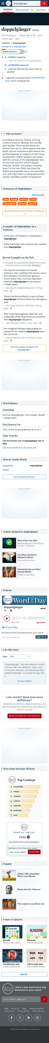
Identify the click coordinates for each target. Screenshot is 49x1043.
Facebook (11, 1017)
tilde (22, 837)
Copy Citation (25, 681)
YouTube (28, 1017)
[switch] (12, 51)
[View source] (11, 290)
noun (35, 30)
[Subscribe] (5, 611)
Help (6, 1008)
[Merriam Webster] (24, 827)
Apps (24, 1008)
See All (23, 974)
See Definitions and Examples (24, 841)
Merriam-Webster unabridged (24, 716)
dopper (6, 469)
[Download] (11, 611)
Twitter (20, 1017)
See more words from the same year (20, 447)
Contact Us (10, 1011)
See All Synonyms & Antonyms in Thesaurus (24, 211)
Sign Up (40, 637)
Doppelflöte (8, 465)
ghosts (19, 148)
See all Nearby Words (24, 476)
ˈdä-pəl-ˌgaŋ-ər (26, 35)
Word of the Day (24, 832)
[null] (28, 837)
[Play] (7, 619)
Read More (36, 265)
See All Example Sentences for (25, 348)
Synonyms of (13, 46)
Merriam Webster (8, 989)
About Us (15, 1008)
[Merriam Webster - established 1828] (8, 3)
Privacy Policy (23, 1011)
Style (5, 656)
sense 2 (38, 429)
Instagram (37, 1017)
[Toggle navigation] (3, 3)
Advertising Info (36, 1008)
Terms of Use (38, 1011)
